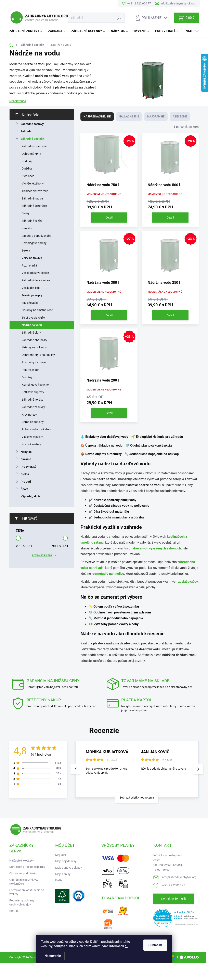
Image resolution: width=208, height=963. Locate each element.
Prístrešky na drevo (34, 362)
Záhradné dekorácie (34, 205)
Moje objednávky (65, 861)
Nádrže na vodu (32, 325)
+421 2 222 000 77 (173, 885)
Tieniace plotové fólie (35, 191)
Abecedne (180, 116)
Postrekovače (30, 369)
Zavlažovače (30, 302)
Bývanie (26, 459)
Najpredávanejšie (97, 116)
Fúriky (25, 213)
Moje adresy (62, 874)
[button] (198, 769)
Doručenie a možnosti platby (27, 866)
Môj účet (60, 854)
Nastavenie (52, 956)
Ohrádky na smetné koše (37, 310)
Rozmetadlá (29, 265)
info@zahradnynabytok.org (178, 877)
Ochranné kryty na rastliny (38, 354)
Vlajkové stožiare (32, 436)
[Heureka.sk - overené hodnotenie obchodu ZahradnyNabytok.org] (177, 917)
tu (126, 946)
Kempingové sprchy (34, 243)
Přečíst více (17, 101)
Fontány (27, 377)
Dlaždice (27, 168)
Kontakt (14, 910)
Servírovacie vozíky (34, 317)
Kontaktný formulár (173, 898)
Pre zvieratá (28, 466)
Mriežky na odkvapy (34, 347)
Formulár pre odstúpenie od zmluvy (26, 892)
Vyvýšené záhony (33, 183)
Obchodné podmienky (23, 873)
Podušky (27, 161)
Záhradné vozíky (32, 220)
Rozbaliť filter (42, 555)
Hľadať (119, 17)
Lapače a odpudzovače (36, 235)
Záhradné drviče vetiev (36, 280)
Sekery (26, 250)
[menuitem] (26, 31)
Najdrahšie (156, 116)
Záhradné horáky (32, 399)
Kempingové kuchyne (35, 384)
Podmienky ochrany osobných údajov (21, 902)
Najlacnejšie (129, 116)
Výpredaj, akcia (30, 496)
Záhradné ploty (31, 332)
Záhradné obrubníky (34, 340)
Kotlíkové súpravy (33, 392)
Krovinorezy (29, 414)
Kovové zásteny (32, 444)
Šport (24, 489)
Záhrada (26, 131)
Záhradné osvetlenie (34, 146)
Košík (58, 880)
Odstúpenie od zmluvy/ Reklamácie (23, 881)
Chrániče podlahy (33, 421)
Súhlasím (155, 945)
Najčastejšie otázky (21, 860)
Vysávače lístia (31, 287)
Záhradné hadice (32, 198)
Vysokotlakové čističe (35, 272)
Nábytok (26, 451)
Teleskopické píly (32, 295)
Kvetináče (28, 176)
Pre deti (26, 481)
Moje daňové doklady (68, 867)
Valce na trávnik (32, 258)
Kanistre (27, 228)
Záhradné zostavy (32, 124)
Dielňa (25, 474)
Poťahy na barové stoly (36, 429)
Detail (109, 217)
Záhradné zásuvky (33, 407)
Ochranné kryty (31, 153)
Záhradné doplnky (32, 138)
